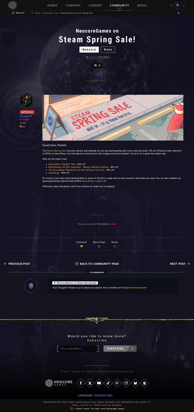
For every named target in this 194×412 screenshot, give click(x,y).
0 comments (97, 272)
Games (52, 5)
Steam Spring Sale (57, 150)
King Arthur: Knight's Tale (61, 164)
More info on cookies (108, 405)
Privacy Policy (104, 371)
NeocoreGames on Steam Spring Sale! (77, 283)
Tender (92, 57)
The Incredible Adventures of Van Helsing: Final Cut (76, 170)
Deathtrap (53, 173)
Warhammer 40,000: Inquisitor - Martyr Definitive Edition (78, 167)
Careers (95, 5)
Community (119, 5)
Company (73, 5)
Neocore (89, 49)
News (108, 49)
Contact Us (125, 371)
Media (142, 5)
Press (65, 371)
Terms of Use (81, 371)
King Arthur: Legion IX (93, 181)
